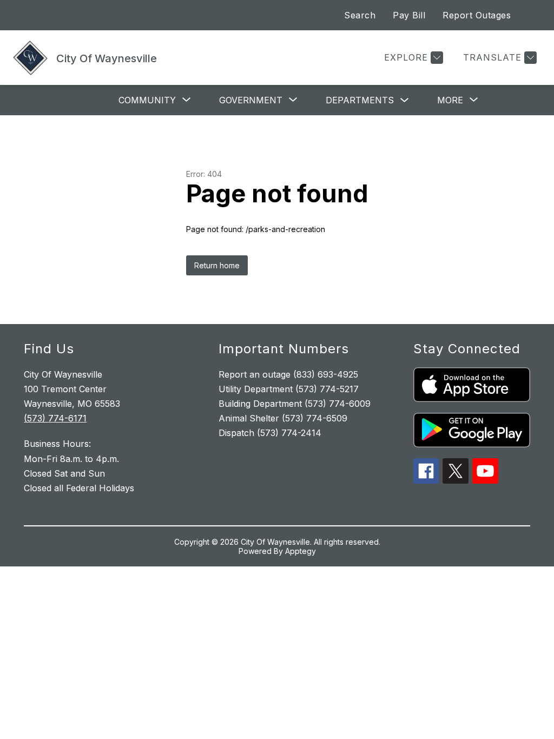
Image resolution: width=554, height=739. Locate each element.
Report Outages (477, 15)
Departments (360, 100)
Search (359, 15)
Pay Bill (409, 15)
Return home (217, 265)
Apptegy (300, 551)
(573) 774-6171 (55, 418)
